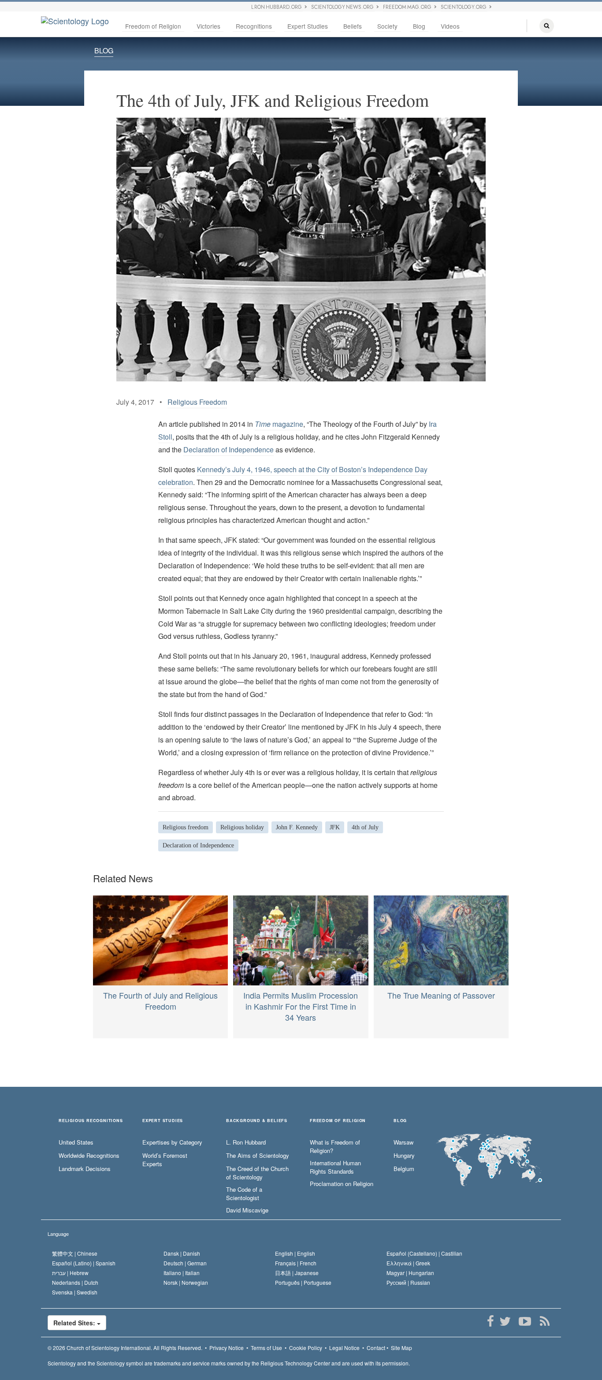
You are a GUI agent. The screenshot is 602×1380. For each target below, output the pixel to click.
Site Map (401, 1347)
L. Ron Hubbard (246, 1142)
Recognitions (254, 26)
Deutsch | (185, 1263)
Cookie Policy (305, 1347)
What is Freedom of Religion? (335, 1146)
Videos (450, 26)
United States (76, 1142)
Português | (303, 1282)
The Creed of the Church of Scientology (257, 1173)
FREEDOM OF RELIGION (338, 1121)
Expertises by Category (172, 1142)
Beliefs (352, 26)
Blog (419, 26)
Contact (376, 1347)
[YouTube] (524, 1321)
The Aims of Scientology (257, 1156)
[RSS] (544, 1321)
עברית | (70, 1272)
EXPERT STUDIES (162, 1121)
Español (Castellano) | (424, 1253)
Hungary (404, 1156)
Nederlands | (75, 1282)
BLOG (103, 50)
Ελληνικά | (408, 1263)
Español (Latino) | (83, 1263)
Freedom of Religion (153, 26)
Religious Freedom (197, 402)
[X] (505, 1321)
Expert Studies (307, 26)
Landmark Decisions (85, 1169)
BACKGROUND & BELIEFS (256, 1121)
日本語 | (297, 1272)
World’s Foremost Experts (164, 1160)
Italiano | (182, 1272)
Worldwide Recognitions (89, 1156)
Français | (295, 1263)
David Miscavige (247, 1210)
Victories (208, 26)
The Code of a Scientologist (244, 1194)
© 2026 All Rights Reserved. (125, 1347)
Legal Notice (344, 1347)
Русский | (408, 1282)
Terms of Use (266, 1347)
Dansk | (182, 1253)
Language (58, 1233)
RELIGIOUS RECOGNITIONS (91, 1121)
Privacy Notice (226, 1347)
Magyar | (410, 1272)
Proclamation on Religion (341, 1184)
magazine (279, 424)
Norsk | (186, 1282)
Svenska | (74, 1292)
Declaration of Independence (228, 449)
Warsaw (403, 1142)
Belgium (404, 1169)
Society (387, 26)
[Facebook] (490, 1321)
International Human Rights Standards (335, 1167)
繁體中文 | (74, 1253)
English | (295, 1253)
